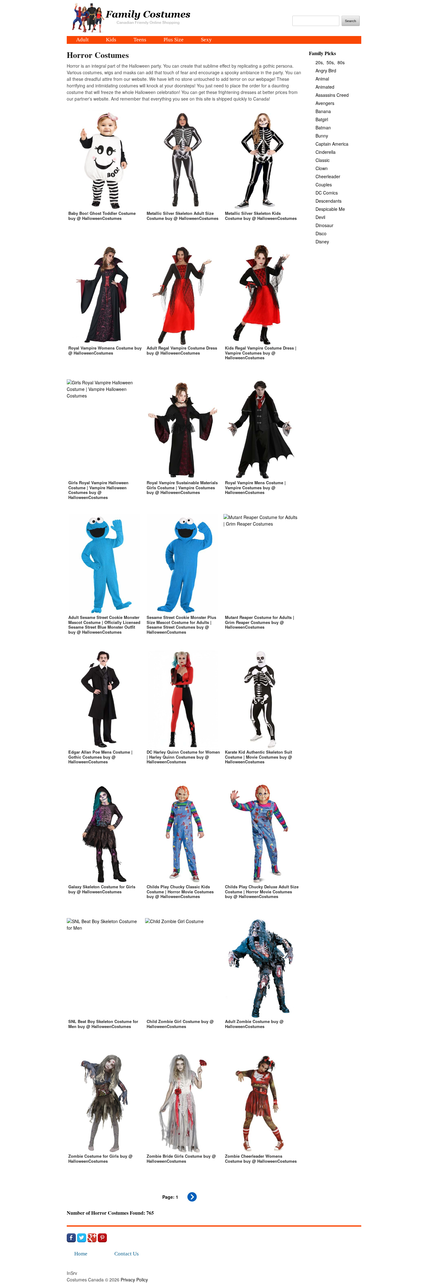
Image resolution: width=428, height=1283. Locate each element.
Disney (322, 241)
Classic (323, 160)
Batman (323, 127)
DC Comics (327, 193)
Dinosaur (324, 225)
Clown (322, 168)
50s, (330, 62)
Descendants (329, 201)
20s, (320, 62)
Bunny (322, 135)
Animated (325, 87)
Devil (320, 217)
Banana (323, 111)
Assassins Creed (332, 95)
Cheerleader (328, 176)
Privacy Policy (134, 1279)
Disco (321, 233)
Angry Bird (326, 70)
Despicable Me (330, 209)
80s (341, 62)
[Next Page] (192, 1200)
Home (80, 1254)
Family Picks (322, 53)
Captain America (332, 144)
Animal (322, 78)
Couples (324, 184)
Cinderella (326, 152)
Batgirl (322, 119)
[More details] (104, 174)
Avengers (325, 103)
